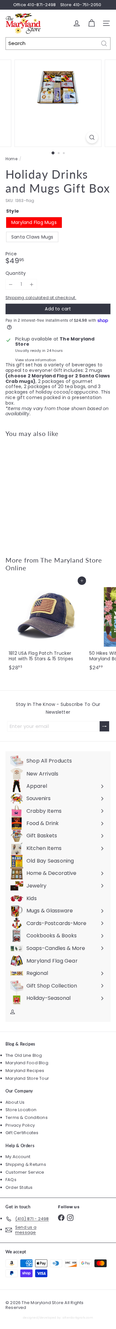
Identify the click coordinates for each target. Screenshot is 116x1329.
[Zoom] (92, 137)
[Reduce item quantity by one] (10, 284)
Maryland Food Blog (26, 1063)
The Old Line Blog (23, 1055)
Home (11, 159)
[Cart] (91, 23)
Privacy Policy (20, 1125)
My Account (17, 1157)
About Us (15, 1102)
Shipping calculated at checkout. (40, 298)
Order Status (19, 1187)
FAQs (10, 1180)
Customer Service (24, 1172)
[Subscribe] (104, 726)
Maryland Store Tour (27, 1078)
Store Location (20, 1110)
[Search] (104, 43)
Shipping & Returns (25, 1164)
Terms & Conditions (26, 1117)
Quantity (15, 273)
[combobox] (58, 43)
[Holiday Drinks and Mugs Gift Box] (46, 492)
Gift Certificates (22, 1133)
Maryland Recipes (24, 1070)
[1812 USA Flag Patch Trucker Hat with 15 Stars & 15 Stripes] (46, 627)
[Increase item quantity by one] (31, 284)
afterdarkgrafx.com (78, 1317)
